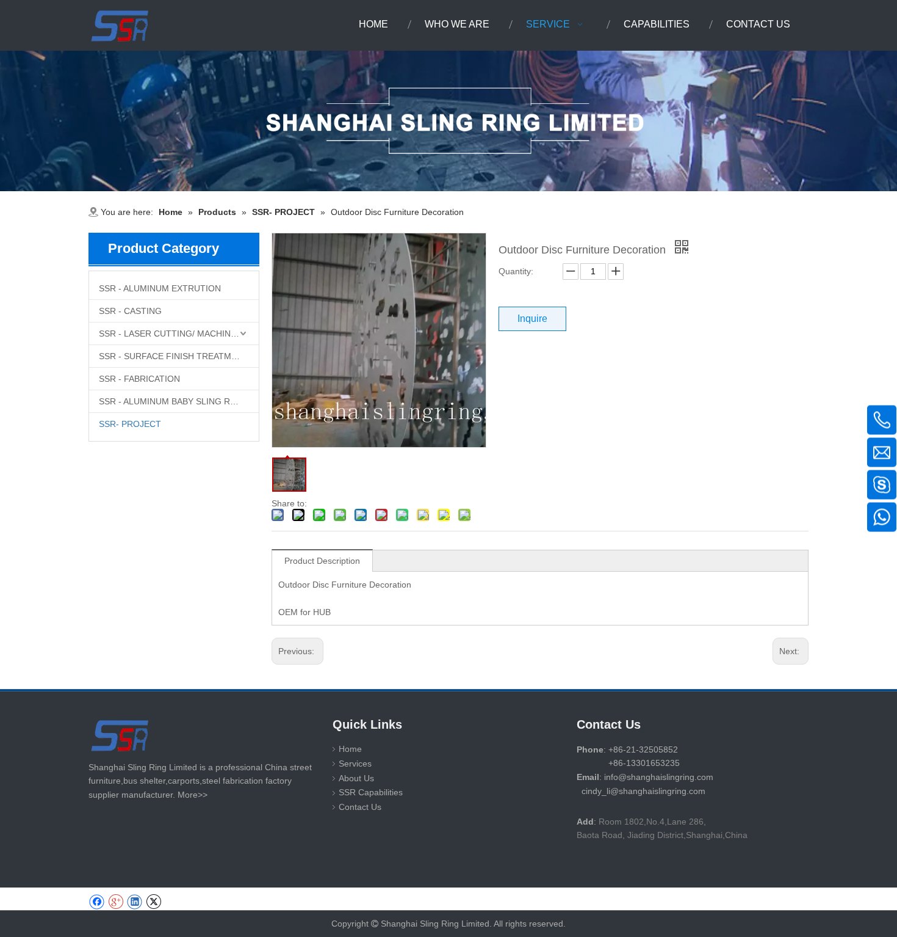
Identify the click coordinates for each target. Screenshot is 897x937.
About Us (356, 778)
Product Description (322, 561)
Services (355, 763)
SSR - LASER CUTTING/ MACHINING (172, 333)
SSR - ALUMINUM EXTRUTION (160, 288)
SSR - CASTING (130, 311)
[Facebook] (96, 902)
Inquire (532, 318)
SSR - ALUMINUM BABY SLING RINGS (175, 401)
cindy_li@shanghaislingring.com (643, 791)
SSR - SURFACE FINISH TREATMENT (173, 356)
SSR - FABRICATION (139, 379)
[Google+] (115, 902)
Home (350, 749)
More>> (192, 795)
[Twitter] (153, 902)
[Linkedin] (134, 902)
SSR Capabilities (371, 792)
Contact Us (360, 807)
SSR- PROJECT (130, 424)
